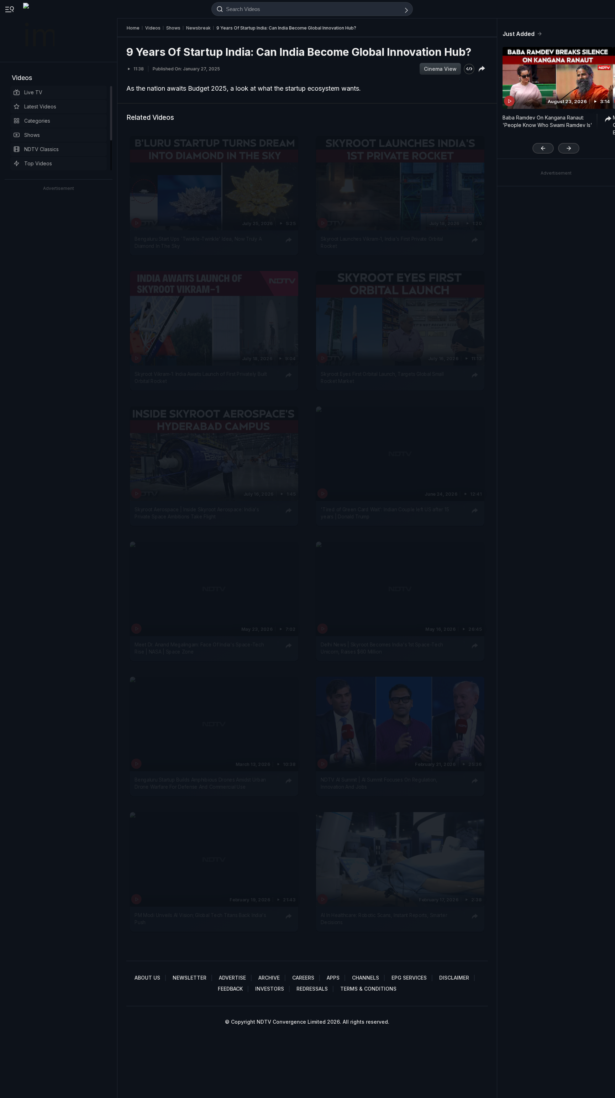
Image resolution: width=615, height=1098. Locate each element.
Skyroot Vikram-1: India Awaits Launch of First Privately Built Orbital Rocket (201, 377)
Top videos (38, 163)
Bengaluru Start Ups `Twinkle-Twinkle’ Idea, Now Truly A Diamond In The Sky (198, 242)
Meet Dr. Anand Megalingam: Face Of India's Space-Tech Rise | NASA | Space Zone (199, 648)
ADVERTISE (232, 978)
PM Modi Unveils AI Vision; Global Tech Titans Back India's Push (200, 918)
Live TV (33, 92)
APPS (333, 978)
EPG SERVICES (409, 978)
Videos (22, 77)
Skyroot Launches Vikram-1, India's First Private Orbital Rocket (382, 242)
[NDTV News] (39, 31)
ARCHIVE (269, 978)
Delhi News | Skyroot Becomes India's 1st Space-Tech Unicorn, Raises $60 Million (382, 648)
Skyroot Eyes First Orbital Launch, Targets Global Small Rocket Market (382, 377)
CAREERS (303, 978)
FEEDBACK (230, 989)
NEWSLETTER (189, 978)
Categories (37, 121)
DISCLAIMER (454, 978)
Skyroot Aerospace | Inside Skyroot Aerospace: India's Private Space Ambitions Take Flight (197, 512)
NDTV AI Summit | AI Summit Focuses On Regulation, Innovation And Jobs (379, 783)
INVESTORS (269, 989)
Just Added (519, 33)
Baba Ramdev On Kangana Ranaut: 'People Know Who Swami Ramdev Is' (547, 121)
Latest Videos (40, 106)
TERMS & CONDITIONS (368, 989)
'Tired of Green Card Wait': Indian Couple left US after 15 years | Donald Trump (385, 512)
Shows (32, 135)
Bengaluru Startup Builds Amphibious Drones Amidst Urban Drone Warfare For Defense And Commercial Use (200, 783)
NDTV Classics (41, 149)
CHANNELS (365, 978)
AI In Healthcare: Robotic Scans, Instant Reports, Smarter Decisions (384, 918)
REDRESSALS (312, 989)
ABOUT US (147, 978)
